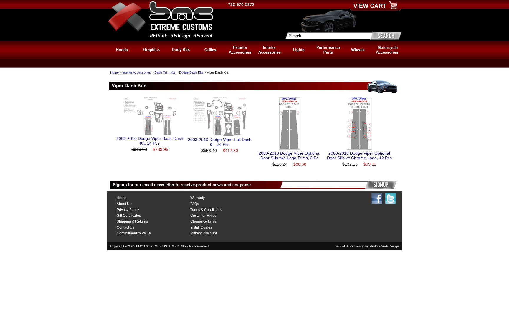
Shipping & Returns (132, 221)
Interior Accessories (136, 72)
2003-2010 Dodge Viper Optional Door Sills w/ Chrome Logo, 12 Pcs (359, 155)
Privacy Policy (128, 210)
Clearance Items (203, 221)
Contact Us (125, 227)
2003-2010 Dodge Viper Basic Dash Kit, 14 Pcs (149, 141)
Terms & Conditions (206, 210)
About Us (124, 204)
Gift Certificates (129, 216)
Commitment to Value (134, 233)
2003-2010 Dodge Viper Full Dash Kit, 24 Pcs (220, 142)
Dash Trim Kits (165, 72)
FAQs (194, 204)
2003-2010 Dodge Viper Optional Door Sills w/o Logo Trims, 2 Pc (289, 155)
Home (114, 72)
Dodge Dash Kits (191, 72)
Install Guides (201, 227)
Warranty (197, 198)
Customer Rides (203, 216)
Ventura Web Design (384, 246)
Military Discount (203, 233)
